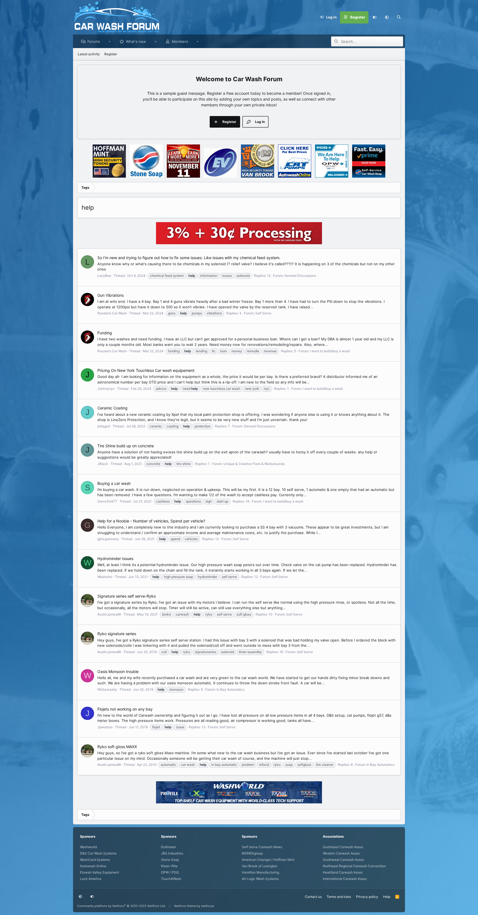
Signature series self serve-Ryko (126, 596)
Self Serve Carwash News (262, 847)
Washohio (104, 577)
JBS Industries (172, 853)
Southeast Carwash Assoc (343, 847)
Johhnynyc (106, 388)
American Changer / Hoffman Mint (268, 860)
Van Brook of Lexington (259, 866)
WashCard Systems (95, 860)
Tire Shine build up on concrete (125, 445)
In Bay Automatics (231, 689)
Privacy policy (367, 897)
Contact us (313, 897)
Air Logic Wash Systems (260, 879)
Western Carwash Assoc (341, 853)
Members (180, 41)
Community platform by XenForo (121, 906)
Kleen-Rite (169, 866)
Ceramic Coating (112, 408)
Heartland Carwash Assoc (343, 872)
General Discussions (300, 276)
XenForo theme (185, 906)
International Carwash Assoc (345, 879)
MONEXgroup (252, 853)
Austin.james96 (109, 614)
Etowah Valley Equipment (99, 872)
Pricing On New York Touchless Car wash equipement (145, 370)
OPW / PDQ (170, 872)
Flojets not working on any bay (125, 709)
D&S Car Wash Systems (98, 853)
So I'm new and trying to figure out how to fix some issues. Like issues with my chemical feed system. (188, 257)
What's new (136, 41)
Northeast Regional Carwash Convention (354, 866)
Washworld (88, 847)
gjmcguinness (108, 539)
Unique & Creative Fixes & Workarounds (254, 464)
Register (110, 54)
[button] (387, 17)
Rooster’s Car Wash (112, 313)
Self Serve (263, 313)
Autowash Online (93, 866)
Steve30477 (107, 501)
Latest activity (89, 54)
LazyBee (104, 276)
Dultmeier (168, 847)
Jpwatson (105, 727)
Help (386, 897)
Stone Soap (170, 860)
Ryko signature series (116, 633)
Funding (104, 332)
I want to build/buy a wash (330, 351)
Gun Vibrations (110, 295)
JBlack (102, 464)
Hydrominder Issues (115, 558)
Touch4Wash (171, 879)
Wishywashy (107, 689)
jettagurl (103, 426)
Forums (93, 41)
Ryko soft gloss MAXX (117, 746)
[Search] (399, 17)
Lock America (90, 879)
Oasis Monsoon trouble (118, 671)
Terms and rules (339, 897)
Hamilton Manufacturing (260, 872)
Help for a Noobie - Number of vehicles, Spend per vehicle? (151, 521)
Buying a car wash (114, 483)
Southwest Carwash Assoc (343, 860)
